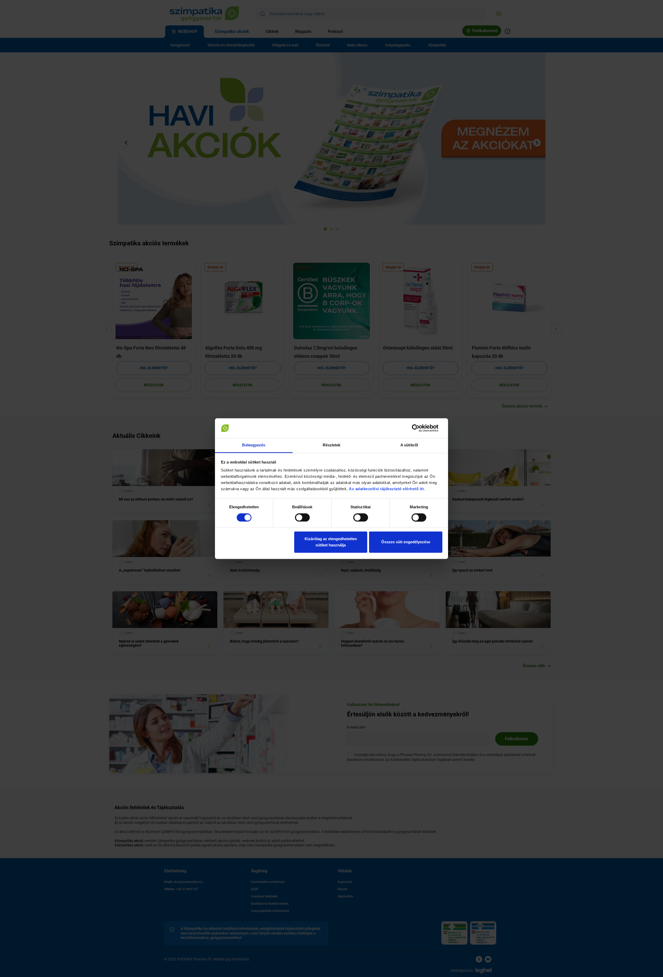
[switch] (302, 517)
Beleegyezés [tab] (253, 445)
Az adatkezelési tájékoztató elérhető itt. (387, 489)
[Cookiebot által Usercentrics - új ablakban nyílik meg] (419, 428)
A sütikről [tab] (409, 445)
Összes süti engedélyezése (405, 542)
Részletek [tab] (332, 445)
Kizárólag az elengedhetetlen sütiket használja (331, 542)
